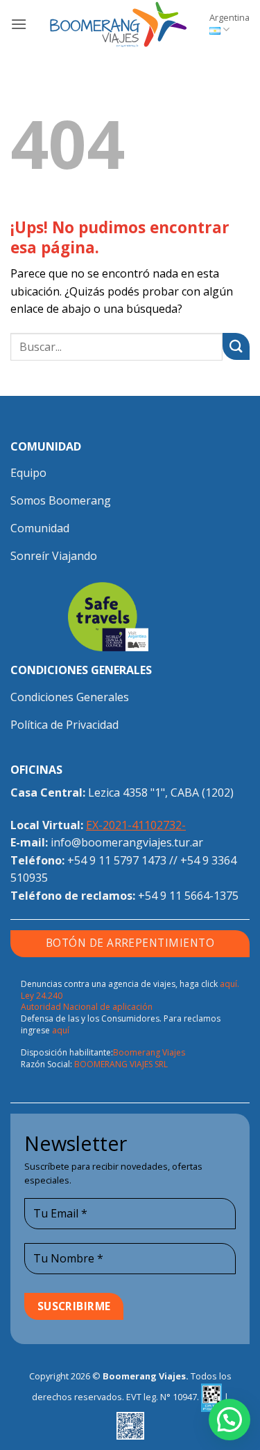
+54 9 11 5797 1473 (116, 860)
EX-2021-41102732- (136, 825)
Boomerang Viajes (149, 1052)
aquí (60, 1030)
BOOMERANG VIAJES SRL (121, 1064)
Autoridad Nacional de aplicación (87, 1007)
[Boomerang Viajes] (118, 24)
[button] (18, 24)
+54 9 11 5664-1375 (188, 895)
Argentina (229, 17)
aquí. (229, 984)
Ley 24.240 (41, 996)
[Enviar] (236, 346)
